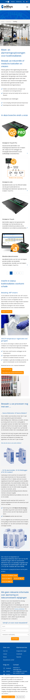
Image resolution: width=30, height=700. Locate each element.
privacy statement (19, 609)
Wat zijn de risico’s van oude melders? (11, 443)
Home (2, 21)
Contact (5, 654)
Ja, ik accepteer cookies (8, 697)
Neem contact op (6, 311)
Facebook (8, 668)
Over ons (5, 651)
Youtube (8, 674)
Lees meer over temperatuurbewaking (12, 372)
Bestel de (9, 575)
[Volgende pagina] (21, 273)
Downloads (19, 654)
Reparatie (18, 657)
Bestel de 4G (7, 578)
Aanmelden (15, 638)
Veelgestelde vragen (21, 651)
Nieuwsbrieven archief (8, 660)
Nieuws (13, 1)
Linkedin (8, 671)
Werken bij (18, 1)
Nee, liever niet (20, 697)
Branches (8, 21)
